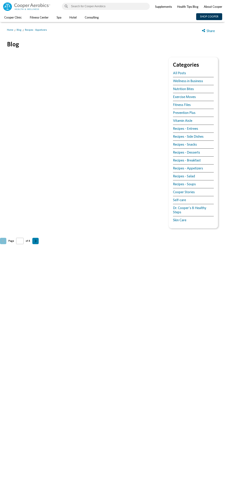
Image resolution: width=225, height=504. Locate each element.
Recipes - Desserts (186, 152)
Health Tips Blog (187, 6)
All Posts (179, 73)
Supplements (163, 6)
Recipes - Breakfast (187, 160)
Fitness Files (182, 105)
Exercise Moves (184, 97)
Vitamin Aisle (182, 121)
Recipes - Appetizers (36, 30)
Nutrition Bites (183, 89)
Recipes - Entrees (185, 128)
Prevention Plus (184, 113)
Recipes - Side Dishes (188, 136)
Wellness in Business (188, 81)
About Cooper (213, 6)
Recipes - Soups (184, 184)
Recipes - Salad (184, 176)
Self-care (179, 200)
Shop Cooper (209, 16)
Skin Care (179, 220)
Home (10, 30)
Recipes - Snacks (185, 144)
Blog (19, 30)
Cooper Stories (184, 192)
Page (11, 241)
